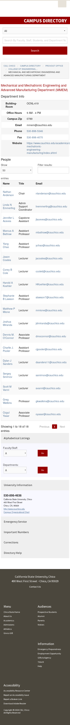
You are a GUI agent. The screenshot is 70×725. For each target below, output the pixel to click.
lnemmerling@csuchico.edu (51, 206)
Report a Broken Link (13, 699)
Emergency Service (15, 521)
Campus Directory (30, 65)
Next (62, 426)
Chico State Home (12, 612)
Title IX (41, 662)
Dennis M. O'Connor (8, 336)
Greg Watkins (7, 401)
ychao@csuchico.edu (48, 245)
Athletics (8, 629)
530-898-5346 (35, 131)
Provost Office (54, 65)
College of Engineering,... (23, 68)
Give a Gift (8, 633)
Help (40, 666)
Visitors (41, 624)
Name (6, 183)
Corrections (11, 542)
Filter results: (45, 165)
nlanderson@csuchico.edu (51, 193)
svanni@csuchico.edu (48, 388)
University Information (18, 485)
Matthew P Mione (9, 310)
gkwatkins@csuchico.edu (50, 401)
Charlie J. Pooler (8, 349)
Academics (9, 620)
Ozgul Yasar (6, 414)
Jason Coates (7, 258)
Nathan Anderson (8, 193)
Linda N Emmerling (9, 206)
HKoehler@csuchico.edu (50, 284)
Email (39, 183)
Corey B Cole (7, 271)
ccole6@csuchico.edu (48, 271)
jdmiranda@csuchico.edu (50, 323)
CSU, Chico (9, 65)
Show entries (5, 171)
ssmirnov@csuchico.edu (49, 375)
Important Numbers (16, 532)
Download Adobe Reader (15, 703)
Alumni (41, 616)
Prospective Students (47, 612)
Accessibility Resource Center (17, 690)
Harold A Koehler (8, 284)
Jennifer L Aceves (8, 219)
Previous (44, 426)
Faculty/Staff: (10, 448)
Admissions (9, 624)
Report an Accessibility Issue (16, 695)
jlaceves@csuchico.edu (49, 219)
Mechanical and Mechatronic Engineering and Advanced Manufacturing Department (32, 74)
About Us (8, 616)
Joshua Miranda (7, 323)
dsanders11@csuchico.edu (51, 362)
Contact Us (35, 586)
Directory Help (13, 553)
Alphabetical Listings (17, 438)
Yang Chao (6, 245)
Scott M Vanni (7, 388)
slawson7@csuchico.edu (50, 297)
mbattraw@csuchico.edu (50, 232)
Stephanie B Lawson (8, 297)
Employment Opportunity (49, 653)
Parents (41, 620)
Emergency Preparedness (49, 649)
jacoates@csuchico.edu (49, 258)
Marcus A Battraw (8, 232)
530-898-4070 (35, 137)
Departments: (10, 465)
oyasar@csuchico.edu (48, 414)
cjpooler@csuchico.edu (49, 349)
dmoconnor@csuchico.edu (51, 336)
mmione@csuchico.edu (49, 310)
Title (21, 183)
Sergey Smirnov (7, 375)
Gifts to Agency (44, 657)
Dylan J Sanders (7, 362)
